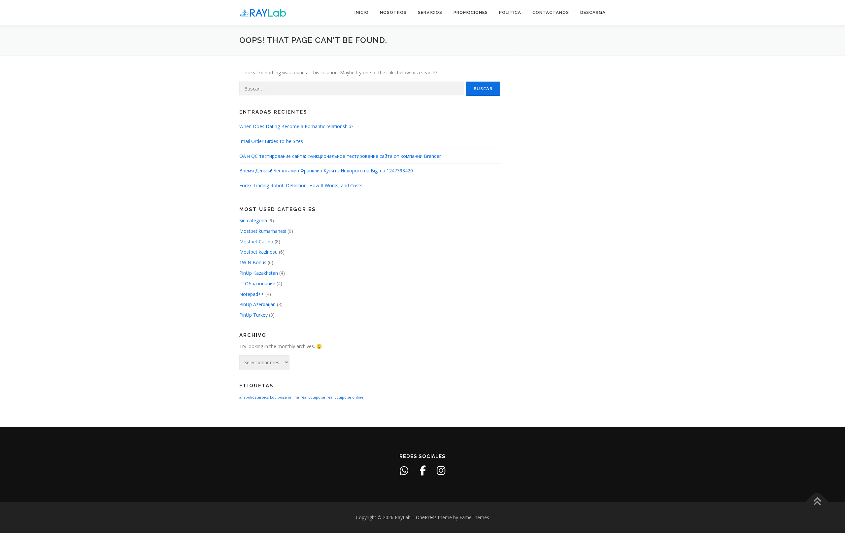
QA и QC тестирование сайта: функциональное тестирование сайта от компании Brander (340, 156)
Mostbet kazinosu (258, 252)
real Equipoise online (344, 397)
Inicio (362, 12)
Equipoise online (284, 397)
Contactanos (550, 12)
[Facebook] (422, 471)
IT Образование (257, 283)
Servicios (430, 12)
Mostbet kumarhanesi (262, 231)
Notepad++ (251, 294)
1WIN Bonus (252, 262)
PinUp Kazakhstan (258, 273)
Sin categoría (253, 220)
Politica (510, 12)
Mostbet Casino (256, 241)
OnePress (426, 517)
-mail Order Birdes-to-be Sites (271, 141)
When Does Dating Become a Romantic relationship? (296, 126)
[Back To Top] (817, 502)
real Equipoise (312, 397)
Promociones (471, 12)
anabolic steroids (254, 397)
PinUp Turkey (253, 315)
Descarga (593, 12)
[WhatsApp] (404, 471)
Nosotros (393, 12)
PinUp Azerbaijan (257, 304)
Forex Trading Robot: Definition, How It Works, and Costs (300, 185)
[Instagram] (441, 471)
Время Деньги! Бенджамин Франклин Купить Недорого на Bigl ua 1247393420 (326, 170)
